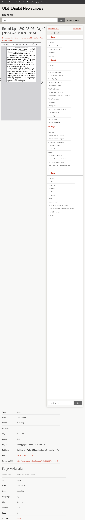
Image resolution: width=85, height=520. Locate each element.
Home (4, 2)
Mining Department (54, 122)
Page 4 (53, 173)
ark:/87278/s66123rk (25, 455)
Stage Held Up (52, 102)
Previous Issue (53, 28)
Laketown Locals (53, 202)
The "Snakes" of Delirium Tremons (59, 166)
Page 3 (53, 127)
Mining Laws (52, 106)
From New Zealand (54, 49)
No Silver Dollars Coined (55, 92)
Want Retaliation (53, 99)
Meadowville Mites (54, 46)
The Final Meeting (53, 89)
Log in (81, 2)
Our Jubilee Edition (54, 212)
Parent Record (7, 40)
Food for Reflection (54, 149)
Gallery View (38, 38)
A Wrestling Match (54, 145)
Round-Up (7, 14)
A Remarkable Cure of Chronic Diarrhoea (61, 209)
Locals (50, 199)
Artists (50, 152)
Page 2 (53, 60)
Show (19, 518)
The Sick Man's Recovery (56, 162)
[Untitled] (51, 42)
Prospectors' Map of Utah (56, 135)
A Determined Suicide (55, 72)
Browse (11, 2)
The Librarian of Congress (56, 139)
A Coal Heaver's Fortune (55, 75)
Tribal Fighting (52, 79)
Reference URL (26, 38)
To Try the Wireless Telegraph (57, 109)
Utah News (51, 69)
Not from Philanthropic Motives (58, 159)
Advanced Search (73, 20)
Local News (51, 52)
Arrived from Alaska (54, 85)
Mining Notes (52, 119)
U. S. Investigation (53, 112)
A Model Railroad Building (56, 142)
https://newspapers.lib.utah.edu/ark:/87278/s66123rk (37, 461)
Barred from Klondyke (55, 82)
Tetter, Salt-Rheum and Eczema (58, 205)
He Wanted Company (55, 155)
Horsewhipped (52, 116)
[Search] (61, 20)
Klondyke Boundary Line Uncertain (59, 96)
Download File (7, 38)
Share (17, 38)
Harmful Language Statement (37, 2)
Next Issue (77, 28)
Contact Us (20, 2)
